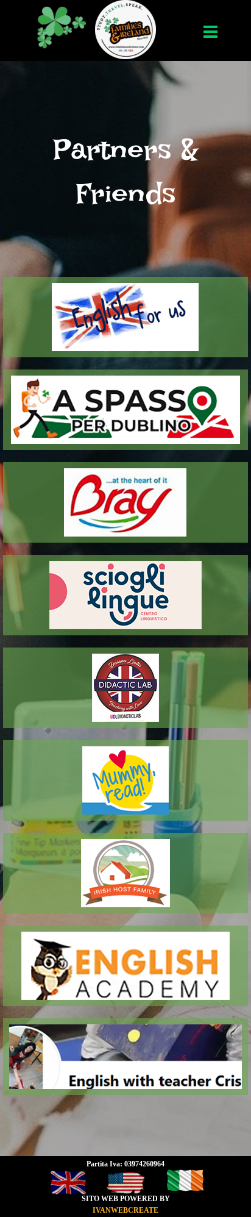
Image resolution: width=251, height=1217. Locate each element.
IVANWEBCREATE (125, 1210)
